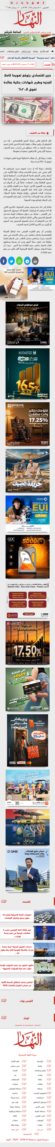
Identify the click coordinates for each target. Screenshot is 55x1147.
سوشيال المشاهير (40, 1102)
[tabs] (11, 3)
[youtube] (33, 3)
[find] (22, 3)
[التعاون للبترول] (27, 557)
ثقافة (40, 1079)
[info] (17, 3)
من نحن (40, 1129)
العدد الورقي (40, 1115)
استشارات (40, 1097)
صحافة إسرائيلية (15, 1111)
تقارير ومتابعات (13, 51)
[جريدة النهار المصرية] (27, 40)
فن (15, 1074)
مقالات (40, 1084)
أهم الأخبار (44, 51)
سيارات (15, 1120)
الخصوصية (27, 1133)
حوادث (40, 1074)
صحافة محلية (15, 1106)
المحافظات (15, 1079)
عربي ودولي (26, 51)
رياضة (35, 51)
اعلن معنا (15, 1129)
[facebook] (43, 3)
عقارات (40, 1124)
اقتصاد (47, 64)
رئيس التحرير (39, 1106)
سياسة (15, 1093)
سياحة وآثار (15, 1124)
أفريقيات (40, 1120)
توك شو (15, 1102)
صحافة (40, 1088)
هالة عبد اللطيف (37, 132)
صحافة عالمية (40, 1111)
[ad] (27, 323)
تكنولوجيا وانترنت (39, 1093)
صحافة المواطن (15, 1088)
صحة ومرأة (15, 1097)
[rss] (27, 3)
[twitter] (38, 3)
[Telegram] (27, 261)
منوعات (15, 1084)
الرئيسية (40, 1061)
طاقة (15, 1115)
